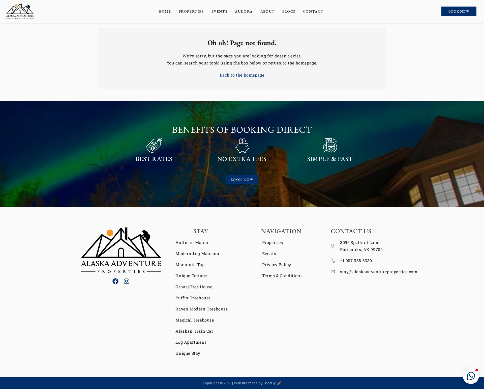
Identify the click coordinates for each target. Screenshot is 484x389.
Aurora (244, 11)
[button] (471, 376)
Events (219, 11)
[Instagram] (127, 281)
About (267, 11)
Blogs (288, 11)
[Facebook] (115, 281)
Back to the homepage (242, 75)
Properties (191, 11)
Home (165, 11)
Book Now (458, 11)
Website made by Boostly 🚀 (257, 383)
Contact (313, 11)
